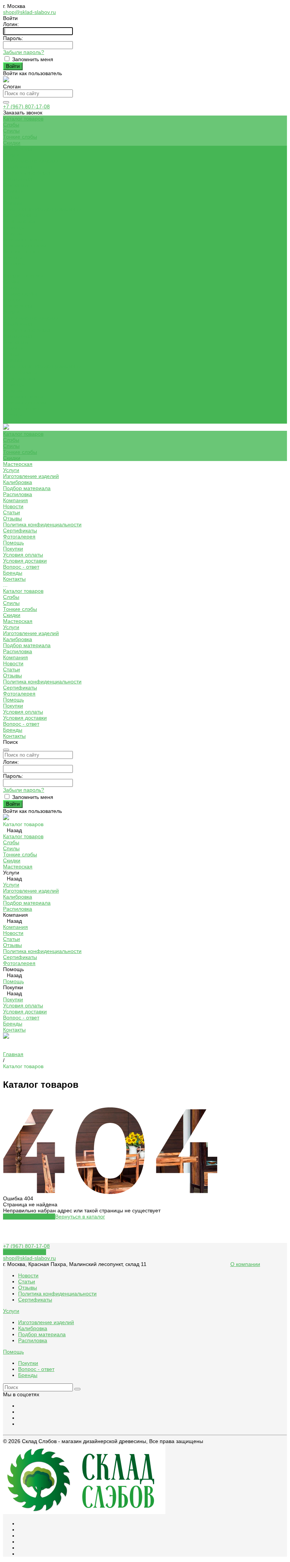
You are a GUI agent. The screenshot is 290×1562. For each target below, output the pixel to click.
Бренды (12, 257)
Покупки (13, 233)
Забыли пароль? (23, 52)
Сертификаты (20, 215)
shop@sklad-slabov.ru (29, 12)
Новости (13, 191)
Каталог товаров (23, 276)
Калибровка (17, 167)
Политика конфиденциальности (42, 209)
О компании (245, 1264)
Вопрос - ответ (21, 251)
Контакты (14, 421)
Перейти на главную (29, 1217)
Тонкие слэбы (20, 137)
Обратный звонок (24, 1252)
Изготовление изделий (31, 161)
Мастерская (17, 306)
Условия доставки (25, 245)
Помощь (13, 384)
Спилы (11, 131)
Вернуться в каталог (80, 1217)
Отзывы (12, 203)
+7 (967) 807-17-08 (26, 106)
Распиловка (17, 179)
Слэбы (11, 125)
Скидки (11, 143)
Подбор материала (27, 173)
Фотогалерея (19, 378)
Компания (15, 342)
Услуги (11, 312)
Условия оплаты (23, 239)
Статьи (11, 197)
